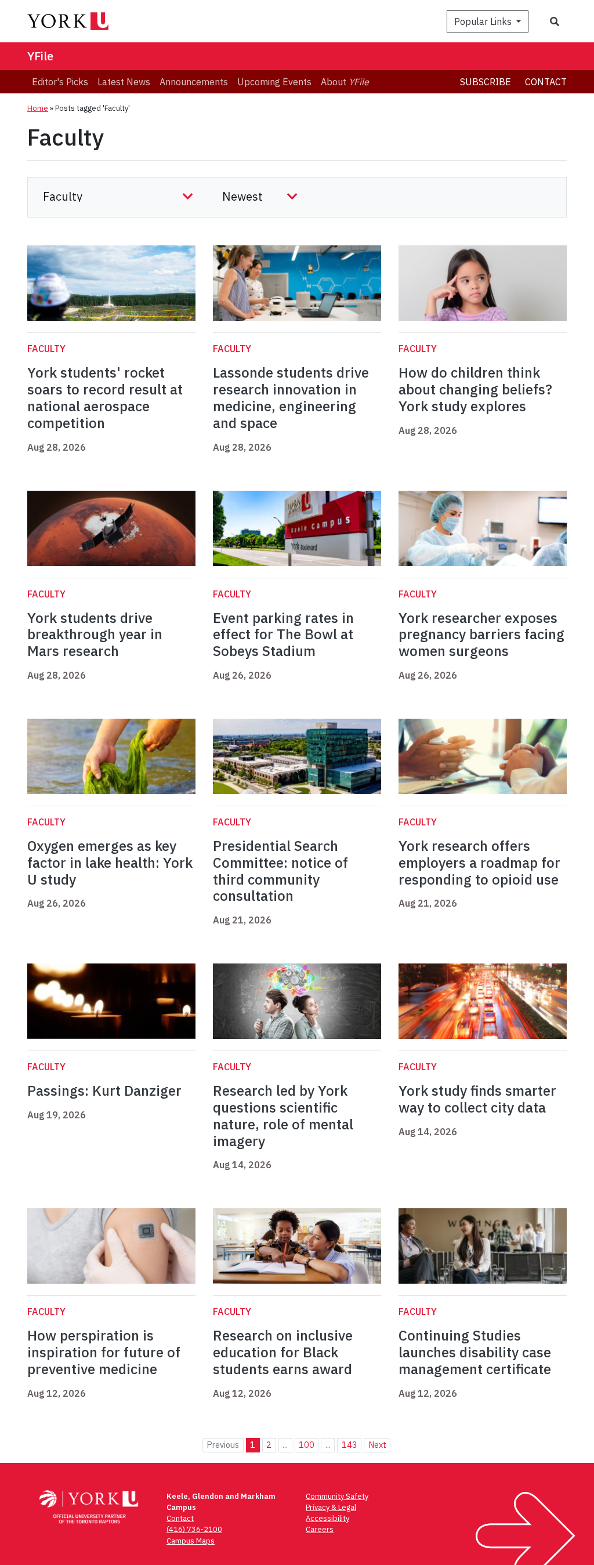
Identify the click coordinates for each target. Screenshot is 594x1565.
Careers (320, 1529)
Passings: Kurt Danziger (104, 1090)
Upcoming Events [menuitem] (274, 82)
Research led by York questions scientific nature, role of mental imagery (283, 1115)
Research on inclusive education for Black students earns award (283, 1352)
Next (377, 1444)
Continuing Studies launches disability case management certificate (475, 1352)
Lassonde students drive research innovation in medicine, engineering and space (291, 397)
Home (37, 108)
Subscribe (485, 82)
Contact (546, 82)
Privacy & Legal (331, 1507)
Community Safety (337, 1496)
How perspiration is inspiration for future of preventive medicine (103, 1352)
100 (306, 1444)
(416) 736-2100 (194, 1529)
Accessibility (327, 1518)
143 (349, 1444)
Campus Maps (190, 1541)
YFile (40, 56)
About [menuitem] (345, 82)
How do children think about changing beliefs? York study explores (475, 389)
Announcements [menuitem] (194, 82)
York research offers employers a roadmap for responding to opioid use (479, 862)
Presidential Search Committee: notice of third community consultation (280, 870)
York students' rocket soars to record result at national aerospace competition (105, 397)
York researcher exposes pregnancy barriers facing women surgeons (481, 634)
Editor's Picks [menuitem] (60, 82)
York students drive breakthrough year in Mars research (94, 634)
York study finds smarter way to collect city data (477, 1099)
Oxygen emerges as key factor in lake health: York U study (110, 862)
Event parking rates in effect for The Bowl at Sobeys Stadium (283, 634)
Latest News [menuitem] (123, 82)
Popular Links (484, 21)
